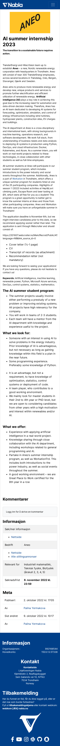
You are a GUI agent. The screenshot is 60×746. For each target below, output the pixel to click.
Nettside (16, 537)
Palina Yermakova (34, 608)
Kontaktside (30, 667)
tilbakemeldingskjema (21, 705)
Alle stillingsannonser (24, 556)
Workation (17, 178)
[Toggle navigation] (52, 4)
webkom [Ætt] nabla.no (15, 708)
